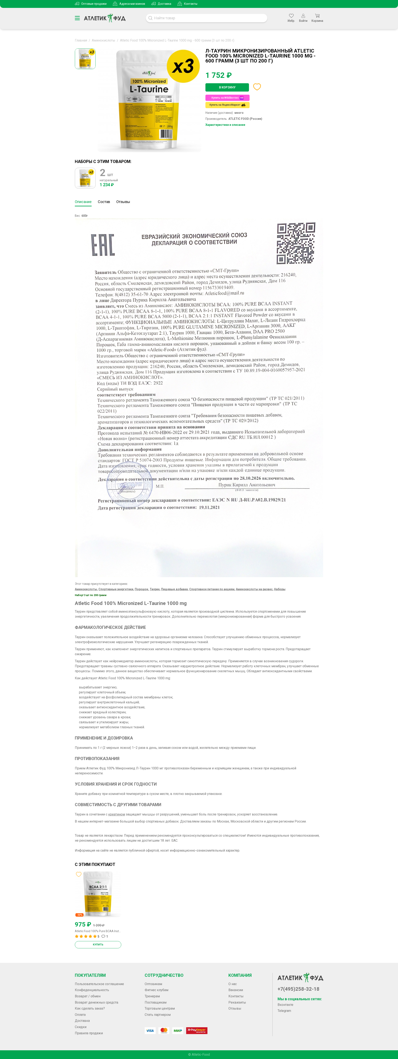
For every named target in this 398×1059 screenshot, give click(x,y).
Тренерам (152, 996)
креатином (116, 814)
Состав (104, 202)
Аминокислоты (86, 589)
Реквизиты (237, 1002)
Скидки (80, 1027)
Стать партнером (158, 1015)
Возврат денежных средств (96, 1002)
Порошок (141, 589)
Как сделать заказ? (90, 1008)
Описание (83, 202)
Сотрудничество (164, 975)
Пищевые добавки (174, 589)
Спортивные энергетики (115, 589)
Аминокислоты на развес (254, 589)
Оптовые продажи (94, 3)
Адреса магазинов (132, 3)
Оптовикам (153, 984)
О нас (232, 984)
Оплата (80, 1015)
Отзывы (123, 202)
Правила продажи (89, 1033)
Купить (98, 944)
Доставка (164, 3)
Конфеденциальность (92, 990)
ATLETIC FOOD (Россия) (245, 118)
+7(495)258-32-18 (298, 989)
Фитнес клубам (156, 990)
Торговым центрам (160, 1008)
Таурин (155, 589)
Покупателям (90, 975)
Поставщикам (155, 1002)
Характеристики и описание (225, 124)
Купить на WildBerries (225, 97)
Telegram (284, 1011)
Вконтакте (285, 1005)
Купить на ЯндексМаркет (225, 104)
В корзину (227, 87)
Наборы (279, 589)
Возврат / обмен (88, 996)
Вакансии (235, 990)
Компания (240, 975)
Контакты (190, 3)
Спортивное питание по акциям (211, 589)
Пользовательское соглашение (99, 984)
